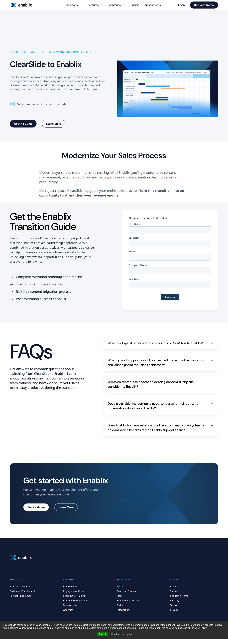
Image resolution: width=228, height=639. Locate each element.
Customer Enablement (22, 591)
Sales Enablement (20, 586)
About (173, 586)
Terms (173, 605)
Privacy (174, 609)
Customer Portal (72, 586)
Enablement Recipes (128, 600)
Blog (119, 595)
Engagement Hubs (73, 591)
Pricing (121, 586)
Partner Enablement (21, 595)
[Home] (21, 5)
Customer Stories (126, 591)
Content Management (75, 600)
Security (174, 600)
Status (173, 591)
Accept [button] (102, 634)
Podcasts (122, 605)
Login (181, 5)
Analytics (68, 609)
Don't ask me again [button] (121, 634)
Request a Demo (179, 595)
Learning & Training (74, 595)
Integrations (70, 605)
